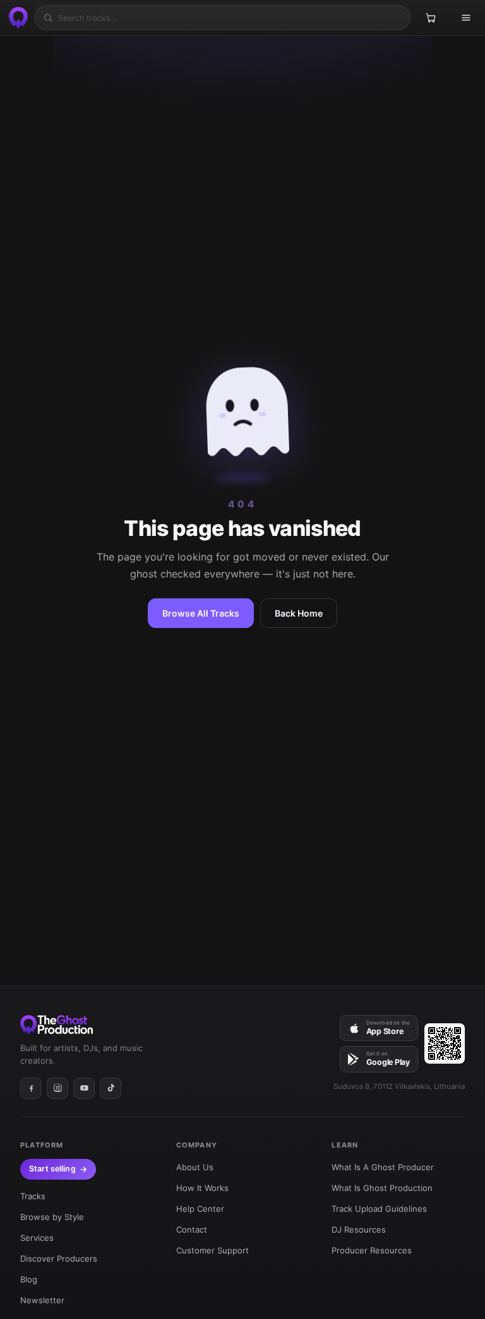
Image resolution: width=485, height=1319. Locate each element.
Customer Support (212, 1250)
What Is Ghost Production (382, 1188)
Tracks (32, 1196)
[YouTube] (84, 1088)
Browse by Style (52, 1217)
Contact (191, 1229)
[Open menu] (466, 18)
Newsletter (42, 1300)
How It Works (202, 1188)
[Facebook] (31, 1088)
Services (37, 1238)
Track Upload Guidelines (379, 1209)
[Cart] (431, 18)
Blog (28, 1279)
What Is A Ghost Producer (383, 1167)
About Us (194, 1167)
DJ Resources (359, 1229)
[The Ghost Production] (16, 17)
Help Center (200, 1209)
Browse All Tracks (200, 613)
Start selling (52, 1168)
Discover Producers (58, 1258)
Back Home (299, 613)
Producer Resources (372, 1250)
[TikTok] (110, 1088)
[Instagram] (57, 1088)
